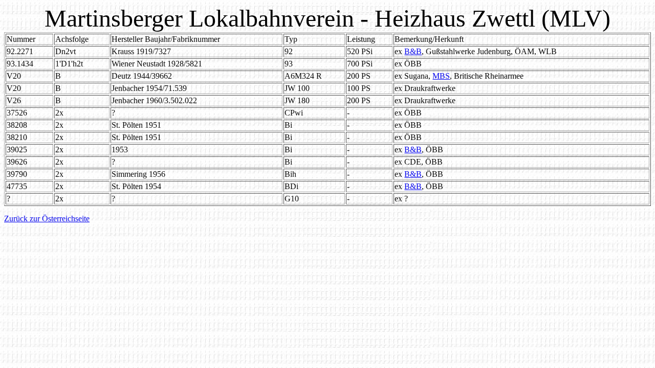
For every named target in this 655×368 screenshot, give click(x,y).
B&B (413, 51)
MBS (441, 76)
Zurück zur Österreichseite (47, 218)
